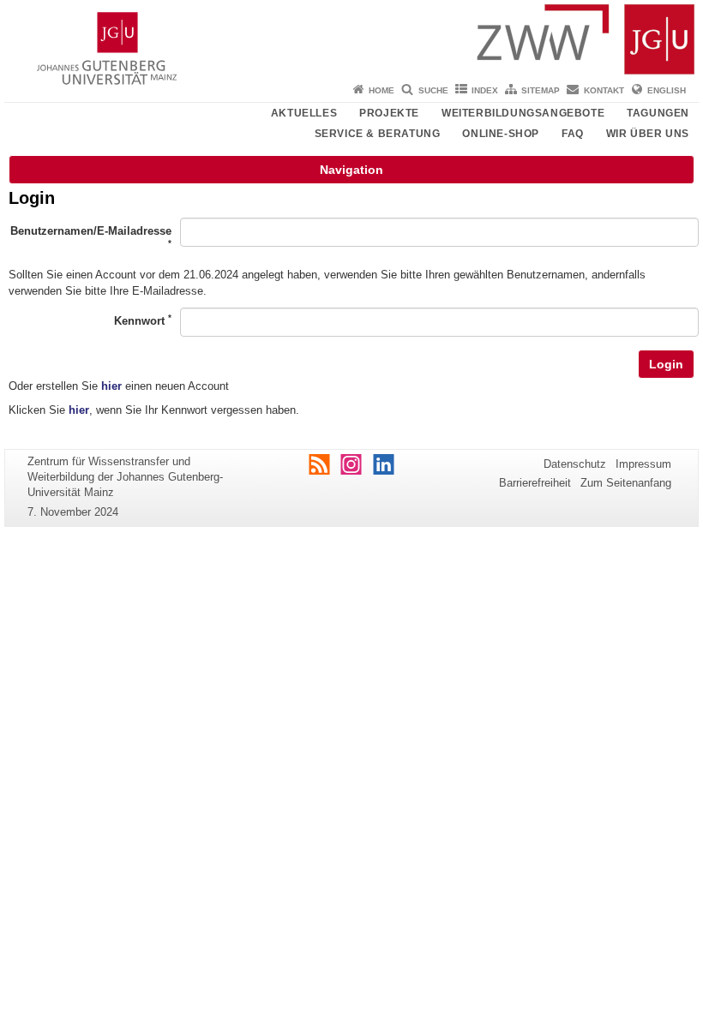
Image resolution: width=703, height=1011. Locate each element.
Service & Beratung (378, 134)
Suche (433, 90)
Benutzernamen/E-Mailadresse (90, 236)
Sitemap (540, 90)
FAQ (573, 134)
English (666, 90)
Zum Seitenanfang (625, 482)
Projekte (389, 113)
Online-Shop (500, 134)
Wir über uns (647, 134)
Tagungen (658, 113)
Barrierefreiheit (535, 482)
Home (381, 90)
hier (111, 386)
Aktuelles (304, 113)
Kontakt (604, 90)
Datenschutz (575, 464)
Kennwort (142, 320)
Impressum (643, 464)
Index (485, 90)
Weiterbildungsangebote (523, 113)
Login (666, 364)
